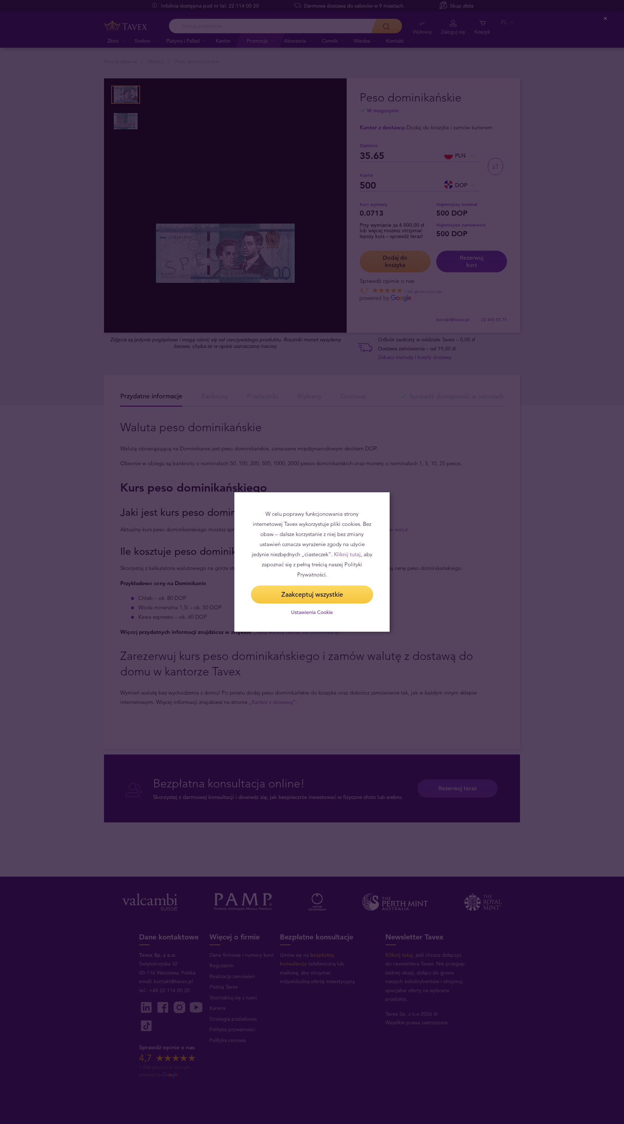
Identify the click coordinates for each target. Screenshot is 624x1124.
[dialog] (312, 562)
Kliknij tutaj (347, 554)
